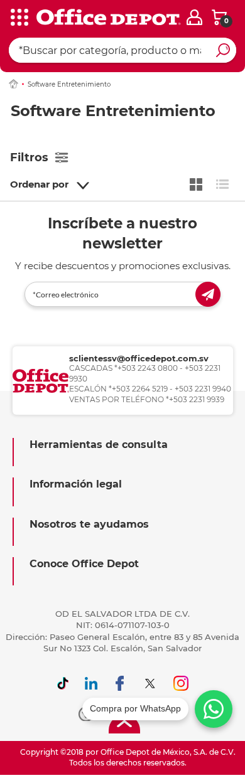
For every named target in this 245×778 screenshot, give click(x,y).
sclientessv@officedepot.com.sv (139, 358)
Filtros (29, 157)
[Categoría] (19, 18)
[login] (194, 17)
